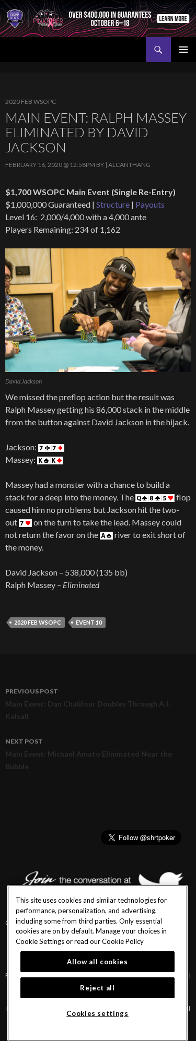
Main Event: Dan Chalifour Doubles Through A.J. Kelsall (87, 704)
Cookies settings (97, 1013)
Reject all (97, 988)
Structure (113, 204)
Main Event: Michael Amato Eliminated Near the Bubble (88, 754)
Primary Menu (183, 49)
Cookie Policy (123, 941)
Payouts (150, 204)
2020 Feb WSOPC (30, 101)
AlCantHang (129, 165)
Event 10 (89, 622)
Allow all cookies (97, 962)
